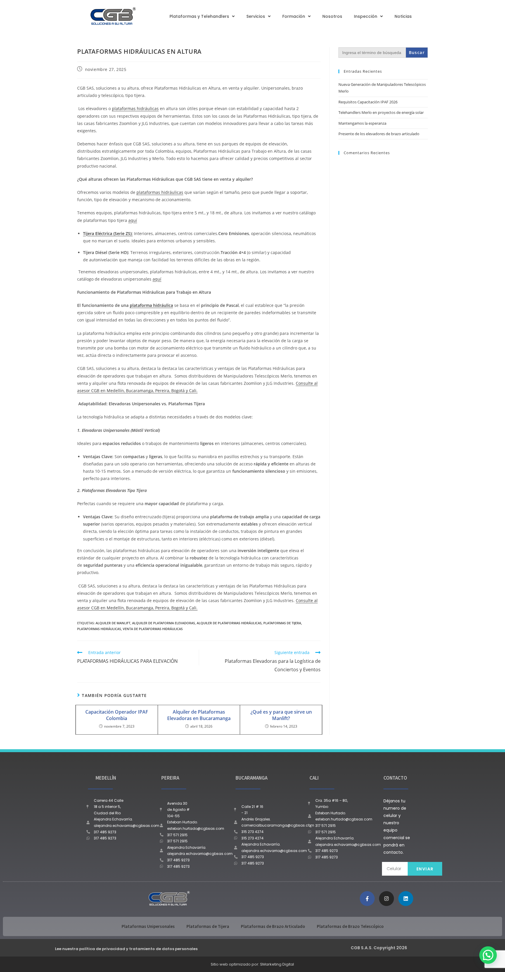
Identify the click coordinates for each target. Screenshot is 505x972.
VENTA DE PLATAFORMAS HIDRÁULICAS (153, 629)
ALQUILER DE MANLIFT (113, 623)
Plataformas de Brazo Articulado (273, 926)
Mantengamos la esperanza (362, 123)
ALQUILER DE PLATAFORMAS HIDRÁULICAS (229, 623)
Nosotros (332, 16)
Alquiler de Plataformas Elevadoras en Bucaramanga (199, 715)
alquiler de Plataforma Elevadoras (163, 623)
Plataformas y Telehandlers (199, 16)
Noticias (403, 16)
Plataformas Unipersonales (148, 926)
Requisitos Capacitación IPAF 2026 (367, 102)
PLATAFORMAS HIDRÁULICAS (99, 629)
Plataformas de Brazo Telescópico (350, 926)
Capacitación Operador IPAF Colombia (116, 715)
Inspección (365, 16)
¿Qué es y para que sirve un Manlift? (281, 715)
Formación (293, 16)
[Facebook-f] (367, 898)
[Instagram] (386, 898)
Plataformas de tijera (282, 623)
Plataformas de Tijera (207, 926)
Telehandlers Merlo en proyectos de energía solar (381, 112)
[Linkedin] (405, 898)
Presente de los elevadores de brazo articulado (378, 133)
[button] (488, 955)
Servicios (255, 16)
